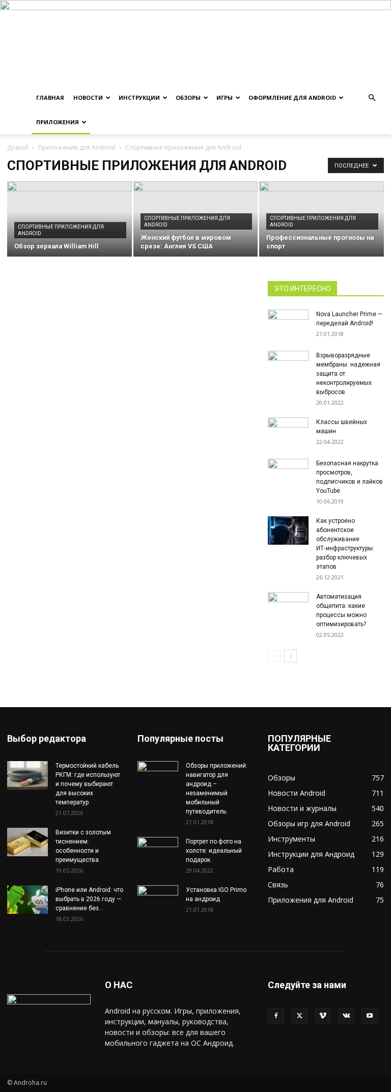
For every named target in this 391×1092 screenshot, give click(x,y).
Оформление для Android (292, 97)
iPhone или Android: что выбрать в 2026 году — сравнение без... (89, 899)
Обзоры (188, 97)
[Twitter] (299, 1016)
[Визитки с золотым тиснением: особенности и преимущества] (27, 842)
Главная (50, 97)
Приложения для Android (77, 147)
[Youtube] (369, 1016)
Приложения (57, 122)
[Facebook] (276, 1016)
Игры (224, 97)
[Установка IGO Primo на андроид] (157, 898)
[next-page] (290, 656)
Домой (18, 147)
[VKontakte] (346, 1016)
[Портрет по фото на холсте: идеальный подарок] (157, 851)
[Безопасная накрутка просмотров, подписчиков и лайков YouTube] (288, 473)
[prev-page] (274, 656)
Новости (88, 97)
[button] (371, 98)
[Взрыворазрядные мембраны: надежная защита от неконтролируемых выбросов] (288, 365)
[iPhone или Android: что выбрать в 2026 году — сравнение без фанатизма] (27, 899)
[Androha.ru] (195, 43)
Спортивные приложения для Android (61, 230)
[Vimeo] (323, 1016)
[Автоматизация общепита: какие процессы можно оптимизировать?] (288, 606)
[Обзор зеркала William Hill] (69, 219)
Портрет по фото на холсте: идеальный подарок (214, 850)
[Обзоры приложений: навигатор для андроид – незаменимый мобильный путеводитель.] (157, 771)
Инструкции (139, 97)
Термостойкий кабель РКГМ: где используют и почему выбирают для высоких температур (87, 784)
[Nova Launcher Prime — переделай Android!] (288, 319)
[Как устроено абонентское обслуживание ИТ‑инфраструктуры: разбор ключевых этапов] (288, 530)
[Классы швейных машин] (288, 431)
